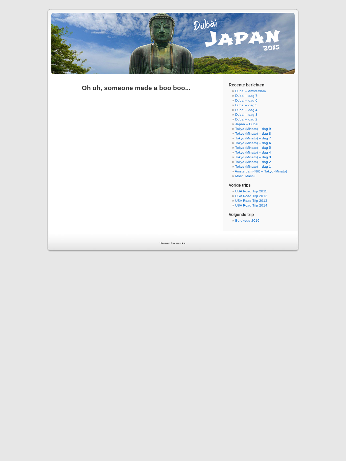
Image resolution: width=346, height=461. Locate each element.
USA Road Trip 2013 (251, 200)
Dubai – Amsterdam (250, 91)
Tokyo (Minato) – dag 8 (253, 133)
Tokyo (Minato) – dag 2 (253, 162)
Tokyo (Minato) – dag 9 (253, 129)
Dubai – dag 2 (246, 119)
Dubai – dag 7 (246, 96)
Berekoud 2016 (247, 220)
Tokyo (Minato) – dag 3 (253, 157)
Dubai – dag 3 (246, 114)
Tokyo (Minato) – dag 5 (253, 148)
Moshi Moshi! (245, 176)
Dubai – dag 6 (246, 100)
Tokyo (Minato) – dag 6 (253, 143)
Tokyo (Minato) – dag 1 (253, 166)
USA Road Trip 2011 (251, 191)
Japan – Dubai (246, 124)
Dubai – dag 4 (246, 110)
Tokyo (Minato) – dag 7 (253, 138)
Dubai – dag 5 (246, 105)
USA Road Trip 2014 (251, 205)
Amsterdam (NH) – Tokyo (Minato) (261, 171)
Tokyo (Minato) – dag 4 (253, 152)
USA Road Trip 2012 (251, 196)
